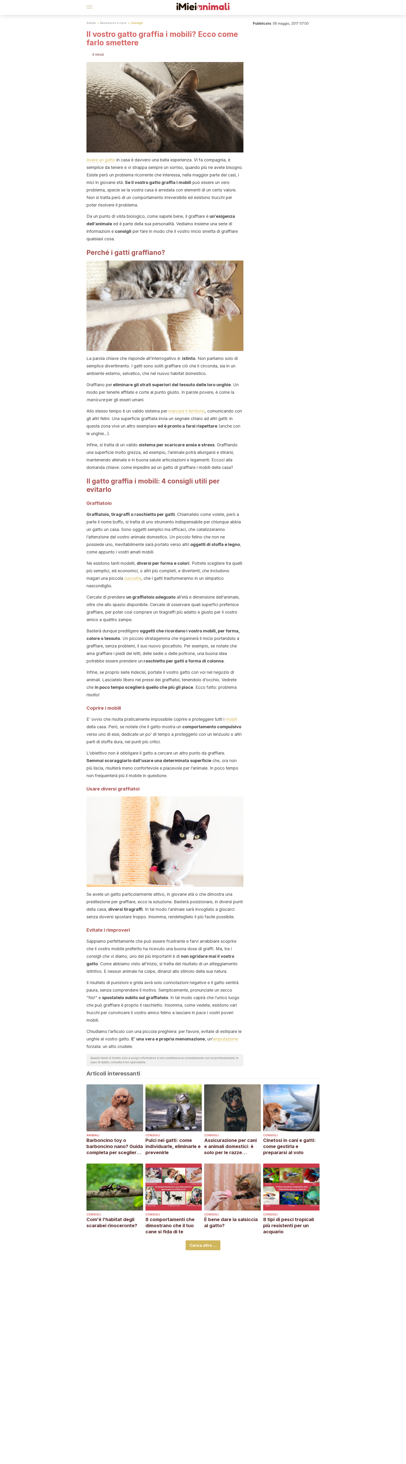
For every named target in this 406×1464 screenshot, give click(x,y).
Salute (91, 23)
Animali (92, 1135)
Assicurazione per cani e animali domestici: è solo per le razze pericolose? (230, 1146)
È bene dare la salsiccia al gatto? (231, 1222)
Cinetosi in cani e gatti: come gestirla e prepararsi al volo (289, 1146)
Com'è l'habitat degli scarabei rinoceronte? (111, 1222)
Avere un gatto (100, 159)
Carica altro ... (203, 1245)
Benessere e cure (113, 23)
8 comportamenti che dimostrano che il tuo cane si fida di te (170, 1225)
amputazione (225, 1038)
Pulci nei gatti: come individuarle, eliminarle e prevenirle (173, 1146)
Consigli (137, 23)
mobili (231, 719)
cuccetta (132, 578)
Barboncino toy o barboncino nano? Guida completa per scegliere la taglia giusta (114, 1146)
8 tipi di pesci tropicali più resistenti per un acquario (288, 1225)
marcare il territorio (186, 411)
